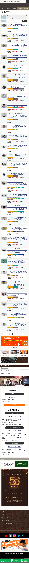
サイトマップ (4, 531)
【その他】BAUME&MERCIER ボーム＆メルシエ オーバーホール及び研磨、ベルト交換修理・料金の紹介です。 (17, 196)
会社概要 (3, 514)
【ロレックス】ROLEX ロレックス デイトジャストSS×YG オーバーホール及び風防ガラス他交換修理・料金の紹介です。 (17, 228)
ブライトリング (9, 8)
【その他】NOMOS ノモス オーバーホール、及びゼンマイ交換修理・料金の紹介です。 (17, 273)
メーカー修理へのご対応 (7, 523)
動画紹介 (7, 382)
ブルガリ (26, 5)
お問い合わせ (4, 511)
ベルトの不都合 (5, 370)
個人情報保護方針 (5, 520)
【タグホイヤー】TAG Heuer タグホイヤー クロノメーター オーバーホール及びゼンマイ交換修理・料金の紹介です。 (17, 218)
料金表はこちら (14, 360)
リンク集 (3, 529)
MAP (25, 420)
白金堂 (7, 464)
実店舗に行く (14, 560)
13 (20, 334)
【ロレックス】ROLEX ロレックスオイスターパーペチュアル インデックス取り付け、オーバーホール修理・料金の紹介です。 (17, 324)
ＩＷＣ (3, 8)
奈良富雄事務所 (14, 443)
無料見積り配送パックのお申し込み (14, 341)
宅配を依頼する (4, 560)
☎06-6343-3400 (14, 431)
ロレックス (3, 5)
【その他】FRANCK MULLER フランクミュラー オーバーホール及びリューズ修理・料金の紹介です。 (17, 96)
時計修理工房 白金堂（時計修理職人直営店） (7, 1)
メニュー (27, 1)
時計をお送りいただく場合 (5, 353)
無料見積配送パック (14, 404)
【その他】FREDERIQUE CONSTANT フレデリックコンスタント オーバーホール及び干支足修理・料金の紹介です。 (17, 57)
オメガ (9, 5)
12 (18, 334)
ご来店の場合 (14, 353)
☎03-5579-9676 (14, 416)
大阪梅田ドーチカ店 (14, 427)
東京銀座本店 (14, 413)
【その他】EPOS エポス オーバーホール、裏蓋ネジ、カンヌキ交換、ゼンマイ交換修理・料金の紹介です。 (17, 294)
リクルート (4, 526)
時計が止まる (5, 368)
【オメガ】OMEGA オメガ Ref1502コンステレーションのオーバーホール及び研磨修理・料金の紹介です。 (17, 304)
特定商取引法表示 (5, 517)
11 (16, 334)
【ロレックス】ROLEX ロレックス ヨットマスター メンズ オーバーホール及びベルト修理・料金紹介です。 (17, 126)
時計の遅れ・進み (6, 373)
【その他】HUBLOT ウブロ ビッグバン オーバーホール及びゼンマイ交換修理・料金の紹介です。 (17, 136)
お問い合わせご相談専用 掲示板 (22, 381)
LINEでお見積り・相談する (24, 560)
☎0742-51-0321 (14, 397)
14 (23, 334)
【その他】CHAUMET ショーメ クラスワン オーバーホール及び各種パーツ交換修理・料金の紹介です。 (17, 164)
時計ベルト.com (21, 464)
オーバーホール (20, 8)
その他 (14, 8)
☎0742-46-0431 (14, 447)
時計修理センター (14, 394)
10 (14, 334)
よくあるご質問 (24, 353)
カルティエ (14, 5)
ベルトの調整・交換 (26, 8)
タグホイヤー (20, 5)
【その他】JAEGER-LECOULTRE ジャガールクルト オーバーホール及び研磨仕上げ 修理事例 (17, 25)
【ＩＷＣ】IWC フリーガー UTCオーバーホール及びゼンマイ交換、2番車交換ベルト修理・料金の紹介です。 (17, 35)
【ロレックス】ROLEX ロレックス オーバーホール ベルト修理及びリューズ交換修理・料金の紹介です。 (17, 314)
